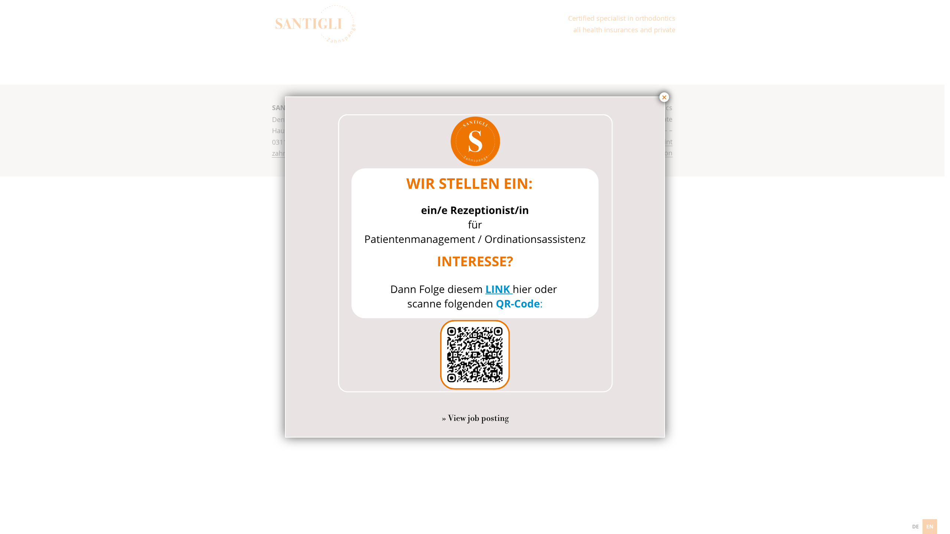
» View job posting (475, 418)
